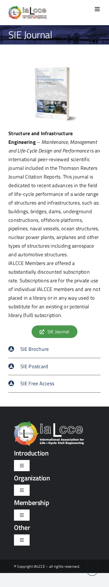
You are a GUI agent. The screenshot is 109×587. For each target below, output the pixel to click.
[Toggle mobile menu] (98, 9)
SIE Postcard (34, 366)
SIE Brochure (34, 349)
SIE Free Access (37, 383)
